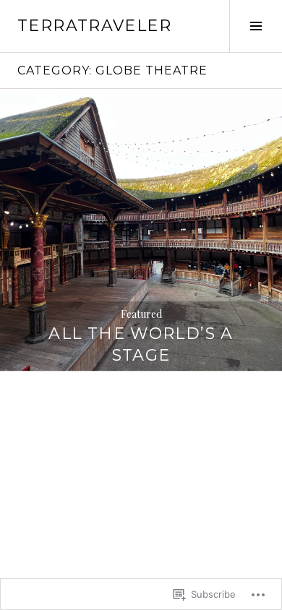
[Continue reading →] (141, 230)
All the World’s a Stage (140, 344)
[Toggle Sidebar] (255, 26)
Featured (141, 314)
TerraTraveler (94, 25)
